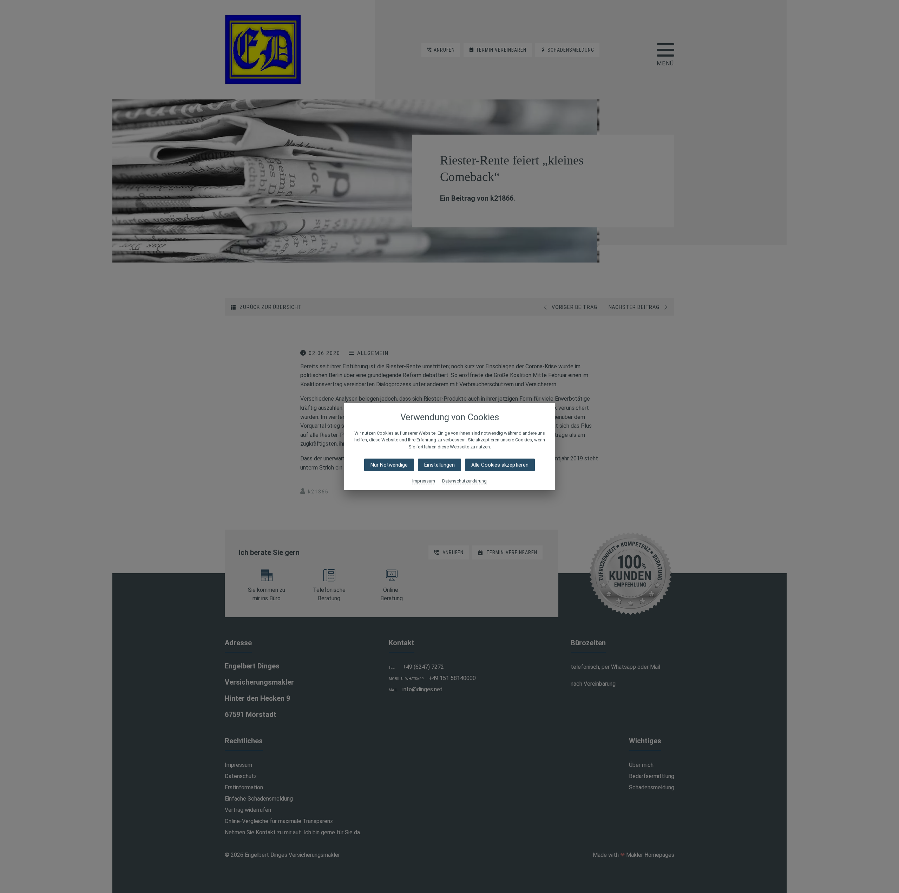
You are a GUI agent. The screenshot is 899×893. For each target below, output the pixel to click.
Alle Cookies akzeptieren (500, 465)
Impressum (423, 481)
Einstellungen (439, 465)
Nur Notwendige (389, 465)
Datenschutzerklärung (464, 481)
